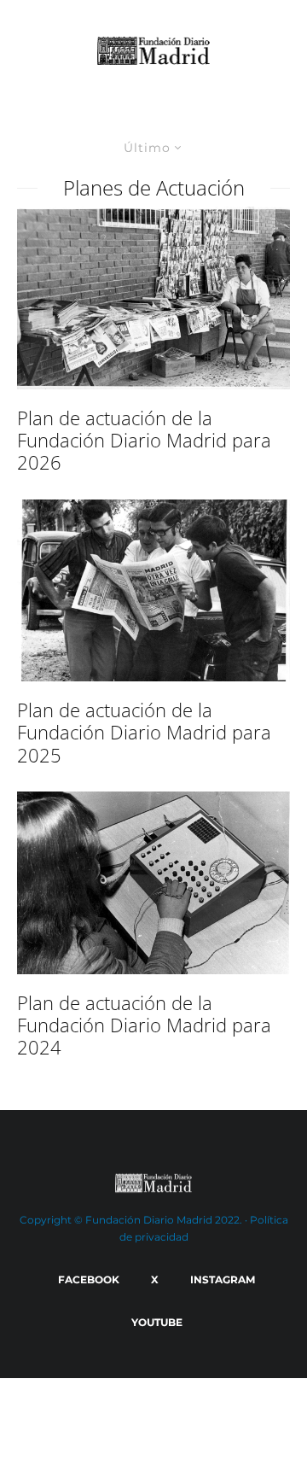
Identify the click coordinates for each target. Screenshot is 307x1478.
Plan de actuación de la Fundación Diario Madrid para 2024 (144, 1025)
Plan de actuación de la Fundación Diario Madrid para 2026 (144, 440)
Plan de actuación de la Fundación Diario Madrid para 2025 (144, 732)
